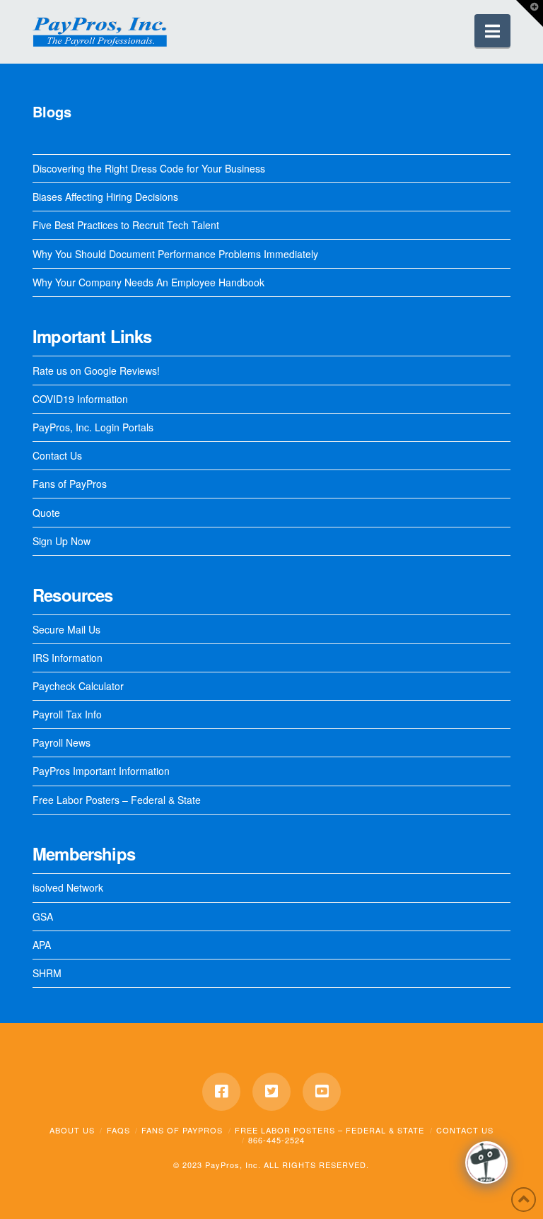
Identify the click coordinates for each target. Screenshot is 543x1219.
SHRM (47, 973)
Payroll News (61, 742)
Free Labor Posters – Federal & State (117, 800)
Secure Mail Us (66, 629)
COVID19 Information (80, 399)
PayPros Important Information (101, 771)
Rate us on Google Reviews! (96, 370)
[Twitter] (271, 1092)
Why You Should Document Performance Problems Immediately (175, 254)
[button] (492, 30)
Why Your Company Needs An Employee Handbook (148, 282)
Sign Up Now (61, 541)
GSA (43, 916)
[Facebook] (221, 1092)
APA (42, 945)
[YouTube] (322, 1092)
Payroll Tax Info (67, 714)
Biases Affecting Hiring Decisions (105, 196)
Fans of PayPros (70, 484)
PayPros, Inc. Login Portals (93, 427)
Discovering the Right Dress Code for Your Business (149, 168)
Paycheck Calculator (78, 686)
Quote (46, 513)
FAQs (118, 1130)
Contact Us (57, 455)
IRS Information (68, 658)
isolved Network (68, 887)
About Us (72, 1130)
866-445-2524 (276, 1139)
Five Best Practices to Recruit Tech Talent (126, 225)
